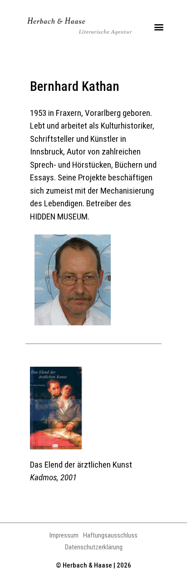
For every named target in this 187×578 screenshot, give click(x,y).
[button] (158, 27)
